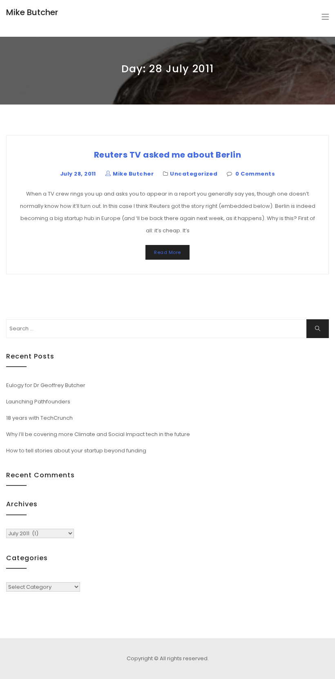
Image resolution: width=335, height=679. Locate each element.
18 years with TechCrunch (39, 418)
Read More (167, 252)
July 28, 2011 (78, 174)
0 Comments (255, 174)
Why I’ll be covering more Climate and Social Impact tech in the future (98, 434)
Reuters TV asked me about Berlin (167, 154)
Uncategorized (193, 174)
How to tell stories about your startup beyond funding (76, 450)
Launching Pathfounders (38, 401)
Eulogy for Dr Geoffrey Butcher (45, 385)
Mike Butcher (32, 12)
